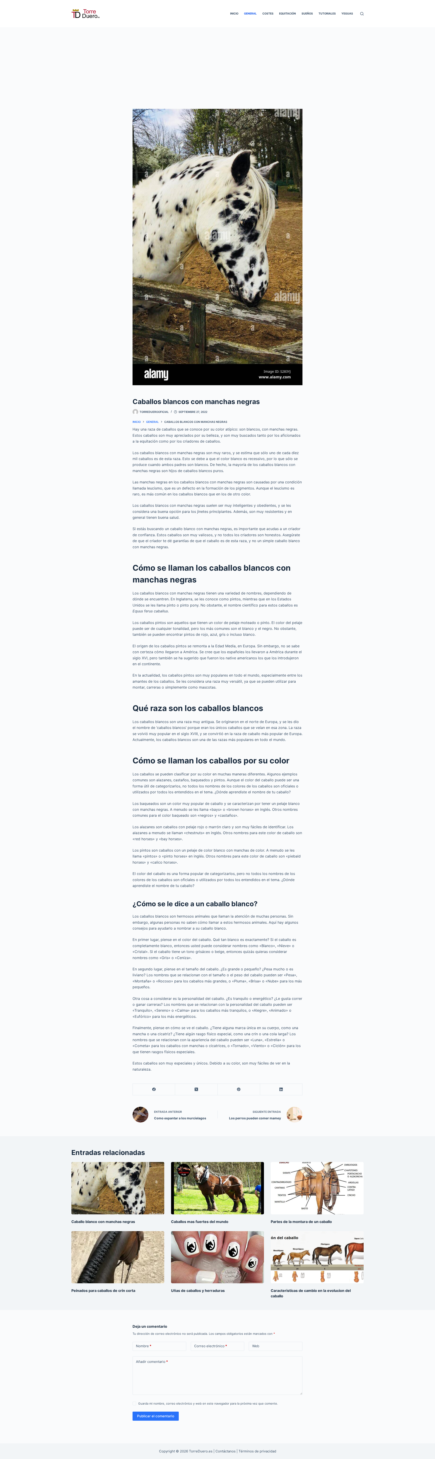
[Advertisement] (217, 61)
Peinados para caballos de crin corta (103, 1290)
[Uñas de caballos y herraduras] (217, 1257)
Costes (267, 13)
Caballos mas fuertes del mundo (199, 1221)
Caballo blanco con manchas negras (103, 1221)
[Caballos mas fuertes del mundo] (217, 1188)
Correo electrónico (210, 1346)
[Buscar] (362, 13)
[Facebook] (154, 1089)
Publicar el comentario (155, 1416)
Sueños (307, 13)
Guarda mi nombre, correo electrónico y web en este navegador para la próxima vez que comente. (208, 1403)
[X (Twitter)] (196, 1089)
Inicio (234, 13)
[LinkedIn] (281, 1089)
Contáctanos (226, 1451)
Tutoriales (327, 13)
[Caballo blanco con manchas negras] (117, 1188)
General (250, 13)
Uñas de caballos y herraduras (198, 1290)
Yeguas (347, 13)
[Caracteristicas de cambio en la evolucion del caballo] (317, 1257)
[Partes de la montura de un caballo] (317, 1188)
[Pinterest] (239, 1089)
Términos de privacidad (257, 1451)
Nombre (143, 1346)
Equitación (287, 13)
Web (255, 1346)
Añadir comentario (152, 1361)
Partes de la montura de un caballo (301, 1221)
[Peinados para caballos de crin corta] (117, 1257)
